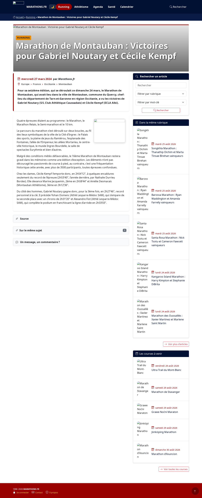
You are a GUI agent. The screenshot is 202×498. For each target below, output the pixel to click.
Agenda (98, 7)
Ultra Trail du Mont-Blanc (166, 370)
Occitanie (49, 84)
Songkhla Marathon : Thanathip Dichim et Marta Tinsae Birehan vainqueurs (168, 152)
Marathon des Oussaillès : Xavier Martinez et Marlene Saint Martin (168, 319)
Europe (25, 84)
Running (63, 7)
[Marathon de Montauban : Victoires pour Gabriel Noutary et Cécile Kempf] (109, 131)
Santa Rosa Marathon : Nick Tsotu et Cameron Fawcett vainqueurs (168, 241)
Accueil (20, 17)
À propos (53, 492)
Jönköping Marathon (164, 432)
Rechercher (180, 7)
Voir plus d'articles (178, 344)
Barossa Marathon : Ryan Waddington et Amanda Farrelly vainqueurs (166, 198)
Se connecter (23, 492)
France (37, 84)
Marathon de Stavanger (166, 392)
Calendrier (126, 7)
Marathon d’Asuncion (164, 454)
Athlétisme (81, 7)
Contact (39, 492)
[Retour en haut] (195, 491)
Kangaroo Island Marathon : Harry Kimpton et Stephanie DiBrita (168, 280)
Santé (111, 7)
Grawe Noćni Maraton (165, 412)
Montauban (65, 84)
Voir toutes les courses (176, 469)
